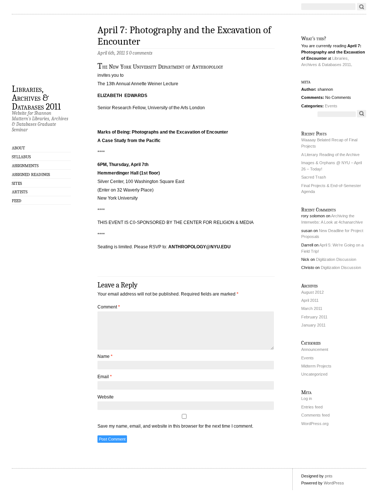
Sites (17, 183)
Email (104, 376)
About (18, 148)
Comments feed (315, 415)
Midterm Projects (316, 366)
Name (105, 356)
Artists (19, 191)
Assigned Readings (31, 174)
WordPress (334, 483)
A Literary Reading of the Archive (330, 154)
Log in (306, 398)
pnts (329, 476)
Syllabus (21, 156)
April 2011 (310, 300)
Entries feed (312, 407)
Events (331, 106)
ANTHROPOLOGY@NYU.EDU (199, 246)
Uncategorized (314, 374)
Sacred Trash (313, 177)
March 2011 (311, 308)
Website (105, 397)
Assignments (25, 165)
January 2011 (313, 325)
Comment (108, 307)
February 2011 (314, 317)
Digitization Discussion (336, 259)
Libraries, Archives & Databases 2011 (36, 97)
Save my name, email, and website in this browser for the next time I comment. (175, 426)
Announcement (314, 349)
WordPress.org (315, 423)
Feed (16, 200)
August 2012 (312, 292)
